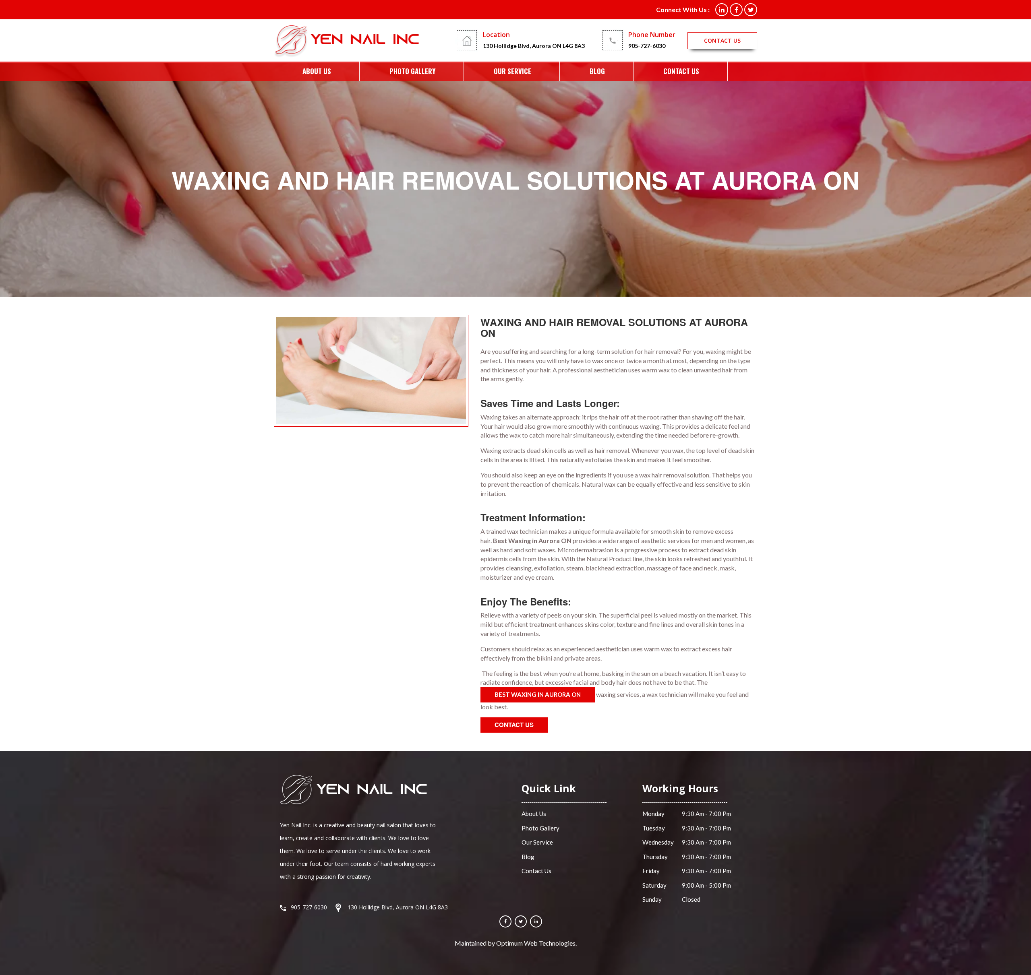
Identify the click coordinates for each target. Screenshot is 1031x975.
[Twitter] (521, 921)
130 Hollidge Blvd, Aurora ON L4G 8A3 (534, 45)
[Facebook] (505, 921)
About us (316, 71)
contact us (722, 40)
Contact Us (681, 71)
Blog (597, 71)
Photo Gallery (412, 71)
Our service (512, 71)
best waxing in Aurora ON (538, 694)
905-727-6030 (646, 45)
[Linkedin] (536, 921)
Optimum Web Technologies (536, 943)
